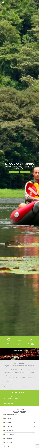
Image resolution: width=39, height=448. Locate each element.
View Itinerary (14, 171)
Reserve (25, 171)
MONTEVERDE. (8, 438)
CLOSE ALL (23, 411)
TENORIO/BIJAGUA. (9, 430)
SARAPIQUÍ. (7, 418)
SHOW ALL (16, 411)
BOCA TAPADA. (8, 422)
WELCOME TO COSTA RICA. (10, 414)
